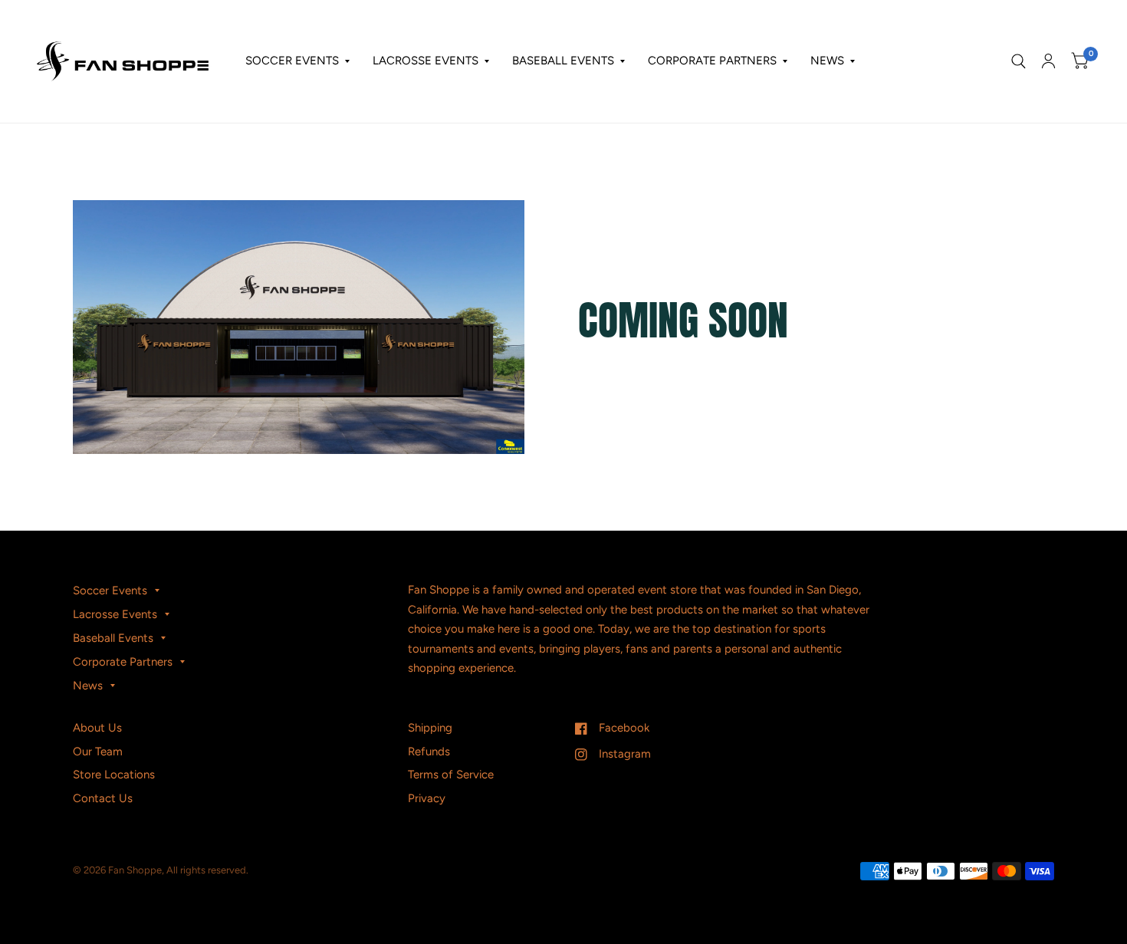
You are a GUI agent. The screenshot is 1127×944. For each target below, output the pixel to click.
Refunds (429, 751)
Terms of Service (451, 774)
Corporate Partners (712, 60)
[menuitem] (297, 61)
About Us (97, 728)
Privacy (426, 798)
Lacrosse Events (425, 60)
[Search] (1018, 61)
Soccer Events (292, 60)
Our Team (98, 751)
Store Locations (114, 774)
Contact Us (103, 798)
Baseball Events (563, 60)
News (827, 60)
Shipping (430, 728)
